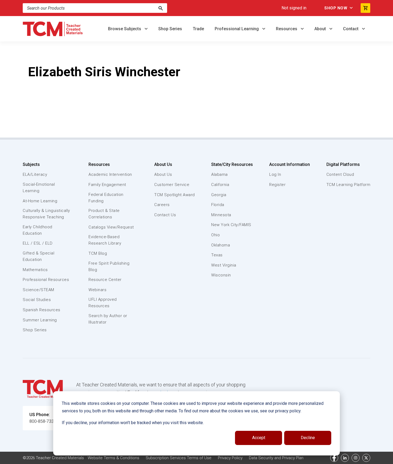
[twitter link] (366, 458)
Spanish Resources (41, 309)
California (220, 184)
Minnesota (221, 214)
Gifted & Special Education (38, 256)
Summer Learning (40, 320)
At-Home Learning (40, 201)
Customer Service (171, 184)
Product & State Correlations (104, 213)
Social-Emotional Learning (39, 187)
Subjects (31, 164)
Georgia (218, 194)
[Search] (160, 8)
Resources (287, 28)
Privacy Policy (230, 457)
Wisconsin (221, 275)
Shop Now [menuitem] (335, 8)
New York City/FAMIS (231, 224)
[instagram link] (356, 458)
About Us (163, 164)
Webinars (97, 289)
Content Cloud (340, 174)
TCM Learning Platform (348, 184)
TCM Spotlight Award (174, 194)
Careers (162, 204)
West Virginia (223, 265)
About (320, 28)
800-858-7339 (42, 421)
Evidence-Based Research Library (104, 240)
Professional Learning (237, 28)
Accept (258, 437)
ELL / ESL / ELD (38, 243)
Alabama (219, 174)
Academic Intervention (110, 174)
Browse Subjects (125, 28)
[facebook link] (334, 458)
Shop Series (170, 28)
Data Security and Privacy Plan (276, 457)
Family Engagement (107, 184)
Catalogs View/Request (111, 227)
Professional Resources (46, 279)
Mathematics (35, 269)
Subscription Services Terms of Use (178, 457)
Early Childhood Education (37, 230)
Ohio (215, 235)
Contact (351, 28)
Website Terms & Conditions (113, 457)
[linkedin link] (345, 458)
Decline (308, 437)
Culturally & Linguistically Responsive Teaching (46, 213)
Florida (217, 204)
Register (277, 184)
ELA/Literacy (35, 174)
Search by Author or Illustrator (107, 319)
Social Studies (37, 299)
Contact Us (165, 214)
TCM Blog (97, 253)
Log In (275, 174)
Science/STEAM (38, 289)
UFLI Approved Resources (102, 302)
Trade (198, 28)
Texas (217, 255)
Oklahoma (220, 245)
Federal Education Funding (106, 197)
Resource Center (105, 279)
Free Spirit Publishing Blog (108, 266)
